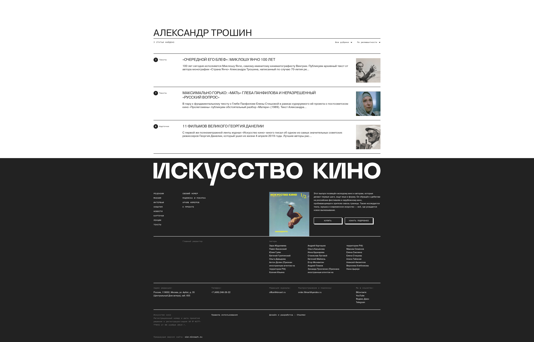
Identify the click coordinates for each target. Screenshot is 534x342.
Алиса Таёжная (353, 259)
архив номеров (190, 202)
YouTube (360, 295)
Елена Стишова (354, 255)
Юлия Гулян (275, 252)
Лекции (157, 220)
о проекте (188, 207)
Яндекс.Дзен (362, 299)
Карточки (164, 126)
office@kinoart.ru (277, 292)
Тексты (163, 60)
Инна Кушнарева (316, 252)
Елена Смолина (354, 252)
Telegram (360, 302)
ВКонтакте (361, 292)
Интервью (159, 202)
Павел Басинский (278, 249)
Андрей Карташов (317, 245)
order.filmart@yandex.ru (310, 292)
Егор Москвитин (316, 262)
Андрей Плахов (315, 265)
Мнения (157, 198)
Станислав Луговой (317, 255)
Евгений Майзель (316, 259)
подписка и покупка (194, 198)
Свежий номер (190, 194)
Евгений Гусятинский (280, 255)
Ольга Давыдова (277, 259)
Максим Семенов (355, 249)
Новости (158, 211)
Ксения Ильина (276, 272)
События (158, 207)
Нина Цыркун (353, 269)
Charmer (301, 315)
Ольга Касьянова (316, 249)
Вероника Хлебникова (357, 265)
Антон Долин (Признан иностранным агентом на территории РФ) (282, 266)
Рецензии (159, 194)
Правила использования (224, 315)
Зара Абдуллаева (277, 245)
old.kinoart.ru (193, 337)
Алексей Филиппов (356, 262)
